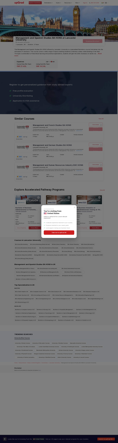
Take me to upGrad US (59, 232)
